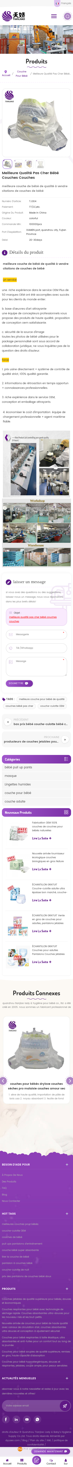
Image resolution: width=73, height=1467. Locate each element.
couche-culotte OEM (52, 706)
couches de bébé (12, 1237)
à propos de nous (12, 1175)
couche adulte (15, 801)
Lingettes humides (18, 784)
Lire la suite (40, 838)
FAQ (4, 1188)
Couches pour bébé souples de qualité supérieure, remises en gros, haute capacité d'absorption (36, 1354)
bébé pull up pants (18, 767)
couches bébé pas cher (19, 706)
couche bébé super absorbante (20, 1250)
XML (49, 1440)
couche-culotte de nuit (15, 1270)
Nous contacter (11, 1201)
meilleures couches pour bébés (20, 1224)
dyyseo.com (12, 1440)
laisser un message (36, 1460)
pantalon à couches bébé (17, 1263)
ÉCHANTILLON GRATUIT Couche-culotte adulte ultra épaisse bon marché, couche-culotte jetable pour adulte (49, 889)
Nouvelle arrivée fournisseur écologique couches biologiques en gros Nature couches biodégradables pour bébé (49, 857)
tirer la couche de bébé (15, 1257)
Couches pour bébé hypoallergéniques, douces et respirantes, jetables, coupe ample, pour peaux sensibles (34, 1364)
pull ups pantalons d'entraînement (22, 1244)
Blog (4, 1195)
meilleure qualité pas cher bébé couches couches (33, 619)
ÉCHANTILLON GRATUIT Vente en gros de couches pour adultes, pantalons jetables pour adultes (48, 919)
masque (11, 776)
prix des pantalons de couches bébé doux (26, 1276)
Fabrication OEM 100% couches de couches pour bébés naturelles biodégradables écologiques (48, 827)
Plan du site (37, 1440)
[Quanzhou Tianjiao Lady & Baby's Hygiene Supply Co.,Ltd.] (13, 16)
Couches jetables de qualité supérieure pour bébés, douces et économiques (36, 1301)
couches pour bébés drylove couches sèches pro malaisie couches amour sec (36, 1086)
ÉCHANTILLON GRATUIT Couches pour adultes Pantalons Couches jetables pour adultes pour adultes (48, 950)
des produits (9, 1182)
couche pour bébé (21, 74)
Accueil (6, 75)
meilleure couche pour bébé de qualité (41, 699)
